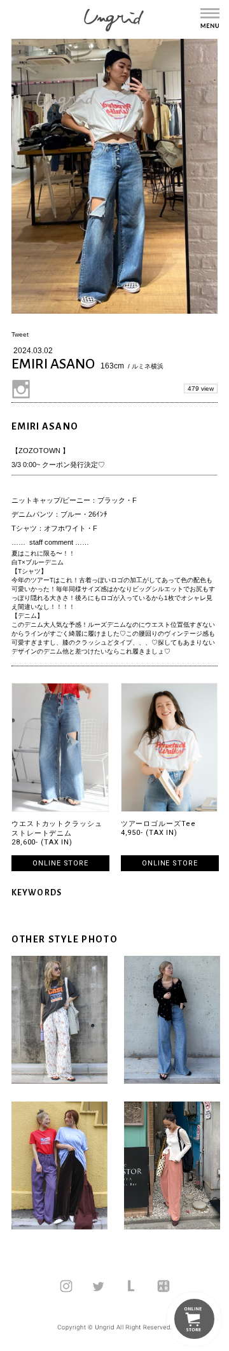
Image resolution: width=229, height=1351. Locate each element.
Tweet (20, 334)
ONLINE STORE (60, 863)
